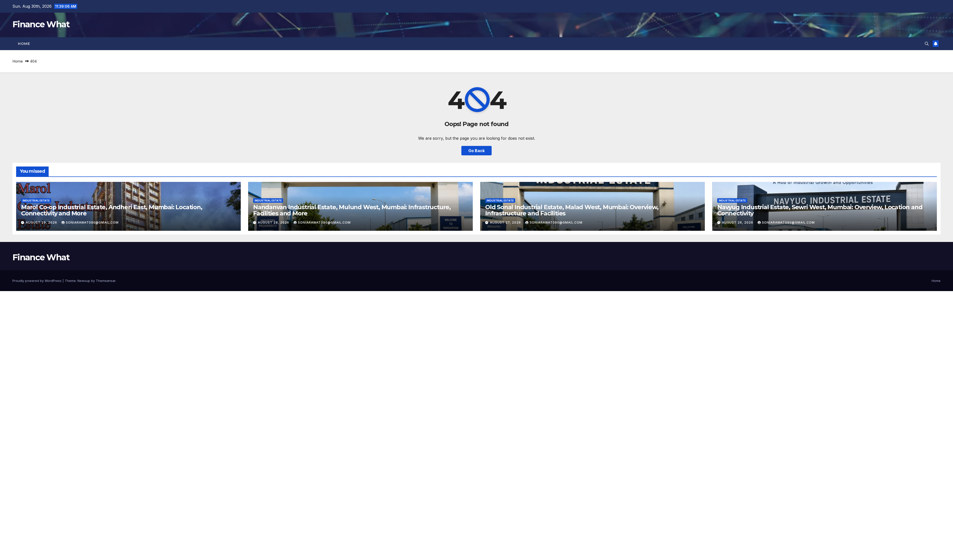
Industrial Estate (36, 200)
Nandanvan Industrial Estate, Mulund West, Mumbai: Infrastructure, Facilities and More (352, 210)
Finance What (41, 24)
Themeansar (105, 281)
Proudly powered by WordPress (37, 281)
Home (24, 43)
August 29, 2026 (42, 222)
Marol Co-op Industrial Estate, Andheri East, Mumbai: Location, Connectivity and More (111, 210)
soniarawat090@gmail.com (92, 222)
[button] (927, 43)
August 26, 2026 (738, 222)
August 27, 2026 (506, 222)
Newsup (83, 281)
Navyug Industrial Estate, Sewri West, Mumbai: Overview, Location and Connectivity (819, 210)
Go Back (476, 150)
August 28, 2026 (274, 222)
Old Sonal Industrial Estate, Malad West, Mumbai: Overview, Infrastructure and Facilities (571, 210)
